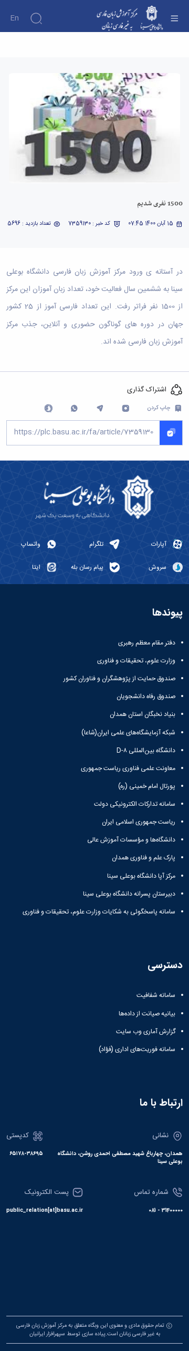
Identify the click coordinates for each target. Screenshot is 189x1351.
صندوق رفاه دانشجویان (146, 696)
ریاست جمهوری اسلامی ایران (138, 822)
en (14, 18)
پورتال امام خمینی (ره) (146, 786)
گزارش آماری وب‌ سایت (145, 1031)
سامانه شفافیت (155, 995)
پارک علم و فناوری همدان (143, 858)
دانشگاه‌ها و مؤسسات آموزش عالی (131, 840)
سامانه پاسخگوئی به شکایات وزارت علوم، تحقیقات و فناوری (99, 912)
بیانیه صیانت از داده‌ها (147, 1014)
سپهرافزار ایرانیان (47, 1333)
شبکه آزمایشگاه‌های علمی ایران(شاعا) (128, 733)
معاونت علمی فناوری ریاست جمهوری (128, 768)
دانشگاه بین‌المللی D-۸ (146, 750)
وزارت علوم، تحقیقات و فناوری (136, 661)
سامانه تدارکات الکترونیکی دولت (134, 804)
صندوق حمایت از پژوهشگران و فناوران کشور (119, 678)
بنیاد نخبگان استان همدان (142, 714)
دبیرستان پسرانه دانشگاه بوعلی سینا (129, 894)
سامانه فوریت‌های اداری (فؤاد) (137, 1049)
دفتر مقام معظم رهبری (146, 643)
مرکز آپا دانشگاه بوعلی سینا (141, 876)
